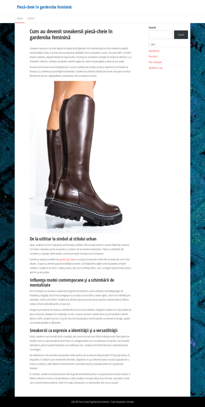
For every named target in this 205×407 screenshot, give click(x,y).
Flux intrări (153, 56)
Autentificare (154, 51)
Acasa (20, 18)
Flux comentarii (155, 62)
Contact (31, 18)
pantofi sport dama (67, 259)
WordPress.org (155, 68)
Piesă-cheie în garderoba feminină (44, 7)
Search (152, 27)
